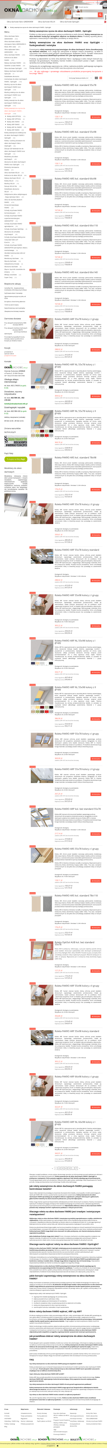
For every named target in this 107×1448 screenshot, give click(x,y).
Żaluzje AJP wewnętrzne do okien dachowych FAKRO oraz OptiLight (14, 151)
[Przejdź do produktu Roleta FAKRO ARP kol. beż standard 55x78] (42, 817)
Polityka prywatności (27, 1424)
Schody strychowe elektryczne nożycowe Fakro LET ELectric (14, 239)
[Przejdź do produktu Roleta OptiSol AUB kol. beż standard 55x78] (42, 950)
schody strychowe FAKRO (50, 68)
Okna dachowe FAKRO (12, 55)
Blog (5, 1426)
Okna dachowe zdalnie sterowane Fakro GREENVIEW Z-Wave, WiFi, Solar (15, 44)
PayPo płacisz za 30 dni (44, 1421)
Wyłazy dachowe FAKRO (12, 63)
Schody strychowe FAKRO (94, 1421)
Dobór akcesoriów (91, 1416)
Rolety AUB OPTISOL (14, 116)
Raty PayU (40, 1418)
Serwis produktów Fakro (93, 1424)
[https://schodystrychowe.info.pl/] (53, 1439)
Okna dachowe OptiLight (13, 68)
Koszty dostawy (42, 1413)
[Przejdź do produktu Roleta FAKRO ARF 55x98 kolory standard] (42, 1037)
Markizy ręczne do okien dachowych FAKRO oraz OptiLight (12, 87)
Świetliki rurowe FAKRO (12, 66)
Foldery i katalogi (9, 1424)
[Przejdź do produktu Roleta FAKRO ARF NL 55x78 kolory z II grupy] (42, 424)
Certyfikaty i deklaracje (77, 1421)
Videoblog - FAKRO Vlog (11, 1421)
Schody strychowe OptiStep (14, 229)
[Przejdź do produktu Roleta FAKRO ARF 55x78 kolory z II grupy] (42, 513)
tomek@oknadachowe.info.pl (15, 404)
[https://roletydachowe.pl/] (83, 1439)
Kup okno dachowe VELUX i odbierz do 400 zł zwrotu (61, 1415)
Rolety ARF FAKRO (13, 130)
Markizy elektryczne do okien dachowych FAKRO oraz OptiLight (14, 95)
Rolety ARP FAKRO (13, 124)
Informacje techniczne (77, 1416)
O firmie (6, 1416)
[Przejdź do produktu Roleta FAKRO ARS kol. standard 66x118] (42, 234)
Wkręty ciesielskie (10, 275)
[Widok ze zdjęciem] (96, 78)
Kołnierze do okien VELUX (13, 175)
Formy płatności (42, 1416)
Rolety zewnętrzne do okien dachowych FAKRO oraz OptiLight (14, 103)
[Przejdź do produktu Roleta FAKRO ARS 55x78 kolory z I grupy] (42, 855)
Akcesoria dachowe (11, 267)
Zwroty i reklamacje (27, 1421)
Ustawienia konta (26, 1413)
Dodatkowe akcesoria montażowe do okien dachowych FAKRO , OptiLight (15, 79)
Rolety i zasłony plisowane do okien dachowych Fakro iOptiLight (14, 143)
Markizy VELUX (9, 184)
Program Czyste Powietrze (62, 1420)
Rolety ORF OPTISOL (14, 119)
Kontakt (6, 1413)
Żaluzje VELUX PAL (10, 186)
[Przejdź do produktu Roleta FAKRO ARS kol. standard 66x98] (42, 187)
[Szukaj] (100, 14)
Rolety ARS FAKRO (13, 122)
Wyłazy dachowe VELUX (12, 178)
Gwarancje (73, 1413)
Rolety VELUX (8, 181)
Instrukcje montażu (76, 1418)
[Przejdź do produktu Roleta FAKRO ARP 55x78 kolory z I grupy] (42, 740)
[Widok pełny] (100, 78)
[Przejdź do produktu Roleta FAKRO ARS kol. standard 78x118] (42, 904)
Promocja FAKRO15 (60, 1434)
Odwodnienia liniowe (11, 264)
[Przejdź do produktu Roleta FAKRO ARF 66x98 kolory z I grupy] (42, 1086)
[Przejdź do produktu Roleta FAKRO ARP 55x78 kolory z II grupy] (42, 775)
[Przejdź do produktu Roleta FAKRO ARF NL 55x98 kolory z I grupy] (42, 653)
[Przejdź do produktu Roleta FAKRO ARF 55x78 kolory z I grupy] (42, 328)
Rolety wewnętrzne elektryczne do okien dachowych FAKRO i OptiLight (15, 135)
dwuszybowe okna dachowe (73, 68)
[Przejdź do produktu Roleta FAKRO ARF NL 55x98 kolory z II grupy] (42, 700)
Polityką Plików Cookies (48, 1443)
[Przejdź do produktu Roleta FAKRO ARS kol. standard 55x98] (42, 140)
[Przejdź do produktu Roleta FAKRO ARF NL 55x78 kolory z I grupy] (42, 376)
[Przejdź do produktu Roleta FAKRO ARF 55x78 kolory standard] (42, 556)
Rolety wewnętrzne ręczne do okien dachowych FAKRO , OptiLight (14, 111)
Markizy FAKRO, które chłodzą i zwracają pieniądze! (60, 1425)
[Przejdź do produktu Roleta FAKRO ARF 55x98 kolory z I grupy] (42, 604)
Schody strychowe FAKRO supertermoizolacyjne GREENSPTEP (13, 218)
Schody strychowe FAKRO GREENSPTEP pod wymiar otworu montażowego (15, 247)
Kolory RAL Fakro (91, 1413)
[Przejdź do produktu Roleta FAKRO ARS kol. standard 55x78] (42, 93)
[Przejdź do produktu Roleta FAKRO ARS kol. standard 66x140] (42, 280)
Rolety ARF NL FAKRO (14, 127)
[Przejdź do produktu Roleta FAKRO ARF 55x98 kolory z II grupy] (42, 995)
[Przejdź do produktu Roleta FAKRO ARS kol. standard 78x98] (42, 466)
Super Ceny (8, 277)
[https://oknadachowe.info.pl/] (23, 1439)
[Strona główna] (6, 27)
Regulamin (24, 1418)
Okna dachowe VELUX (11, 173)
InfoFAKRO (7, 1418)
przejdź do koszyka (10, 356)
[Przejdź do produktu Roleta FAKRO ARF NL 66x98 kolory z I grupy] (42, 1134)
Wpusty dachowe (10, 261)
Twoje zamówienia (26, 1416)
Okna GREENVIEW (91, 1418)
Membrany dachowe (11, 258)
